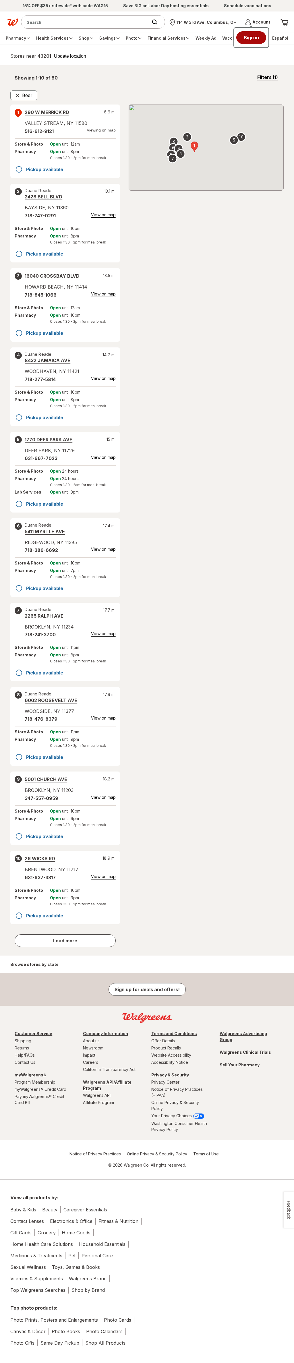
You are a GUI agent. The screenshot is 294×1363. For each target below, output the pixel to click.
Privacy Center (165, 1082)
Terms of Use (206, 1153)
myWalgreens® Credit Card (40, 1089)
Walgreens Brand (88, 1278)
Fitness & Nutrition (118, 1221)
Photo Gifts (22, 1343)
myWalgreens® (30, 1074)
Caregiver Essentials (85, 1210)
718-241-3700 (40, 634)
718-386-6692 (41, 550)
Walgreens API (97, 1095)
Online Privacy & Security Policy (175, 1105)
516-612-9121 (39, 131)
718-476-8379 (41, 719)
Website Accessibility (171, 1055)
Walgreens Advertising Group (243, 1036)
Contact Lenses (27, 1221)
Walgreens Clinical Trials (245, 1052)
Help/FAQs (25, 1055)
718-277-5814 (40, 379)
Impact (89, 1055)
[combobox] (85, 22)
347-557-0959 (41, 798)
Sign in (251, 37)
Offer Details (163, 1040)
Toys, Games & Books (76, 1267)
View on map (103, 214)
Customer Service (33, 1033)
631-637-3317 (40, 877)
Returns (22, 1047)
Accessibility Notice (169, 1062)
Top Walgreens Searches (37, 1290)
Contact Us (25, 1062)
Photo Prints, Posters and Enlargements (54, 1320)
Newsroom (93, 1047)
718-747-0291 (40, 216)
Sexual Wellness (28, 1267)
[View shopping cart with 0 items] (284, 22)
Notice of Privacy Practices (95, 1153)
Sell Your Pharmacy (240, 1064)
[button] (258, 22)
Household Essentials (102, 1244)
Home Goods (76, 1233)
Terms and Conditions (174, 1033)
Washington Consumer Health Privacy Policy (179, 1126)
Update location (70, 56)
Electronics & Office (71, 1221)
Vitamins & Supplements (36, 1278)
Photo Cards (117, 1320)
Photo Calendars (104, 1331)
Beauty (49, 1210)
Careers (90, 1062)
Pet (72, 1255)
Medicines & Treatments (36, 1255)
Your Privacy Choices (172, 1115)
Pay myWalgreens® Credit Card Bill (39, 1099)
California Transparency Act (109, 1069)
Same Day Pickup (59, 1343)
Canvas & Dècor (28, 1331)
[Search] (157, 22)
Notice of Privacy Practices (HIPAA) (177, 1092)
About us (91, 1040)
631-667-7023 (41, 458)
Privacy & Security (170, 1074)
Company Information (105, 1033)
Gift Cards (21, 1233)
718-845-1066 (41, 295)
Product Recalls (166, 1047)
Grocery (47, 1233)
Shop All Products (105, 1343)
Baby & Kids (23, 1210)
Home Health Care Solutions (41, 1244)
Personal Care (97, 1255)
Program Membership (35, 1082)
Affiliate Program (98, 1102)
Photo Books (66, 1331)
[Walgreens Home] (12, 22)
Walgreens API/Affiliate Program (107, 1085)
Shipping (23, 1040)
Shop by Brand (88, 1290)
